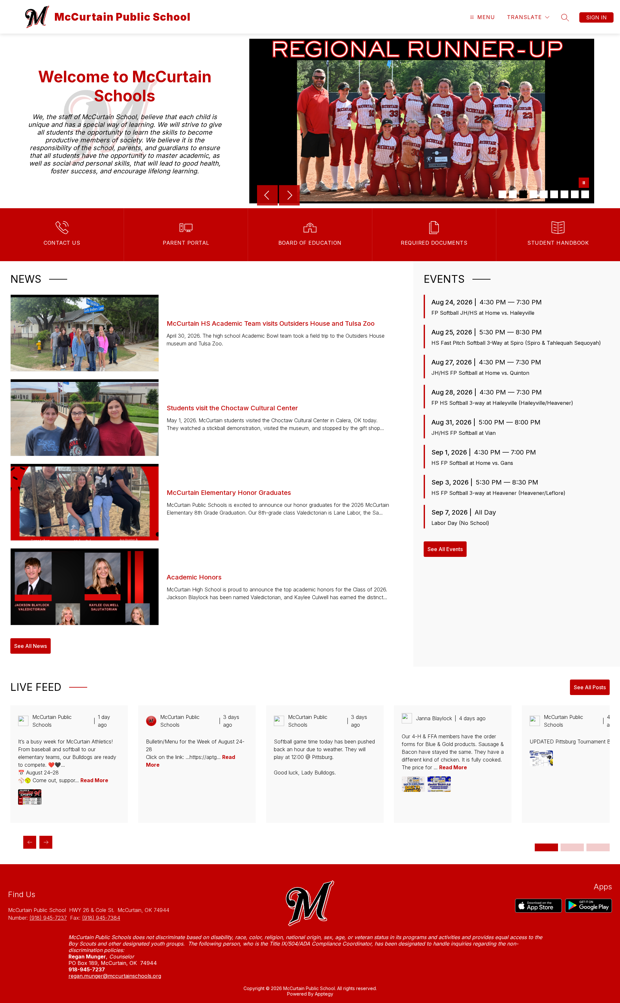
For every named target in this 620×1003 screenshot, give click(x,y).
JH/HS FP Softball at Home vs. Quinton (480, 373)
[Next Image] (289, 196)
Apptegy (324, 994)
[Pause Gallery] (584, 183)
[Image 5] (544, 194)
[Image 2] (513, 194)
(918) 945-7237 (48, 918)
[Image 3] (523, 194)
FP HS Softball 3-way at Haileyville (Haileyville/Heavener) (502, 403)
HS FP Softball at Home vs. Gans (472, 463)
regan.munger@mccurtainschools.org (114, 976)
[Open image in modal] (29, 797)
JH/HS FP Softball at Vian (463, 433)
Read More (94, 780)
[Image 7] (564, 194)
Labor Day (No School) (460, 523)
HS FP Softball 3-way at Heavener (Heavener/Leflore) (498, 493)
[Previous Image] (267, 196)
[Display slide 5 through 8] (572, 847)
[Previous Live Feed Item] (29, 842)
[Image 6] (554, 194)
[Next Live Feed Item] (45, 842)
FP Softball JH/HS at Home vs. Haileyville (482, 313)
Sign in (596, 17)
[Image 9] (585, 194)
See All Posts (590, 687)
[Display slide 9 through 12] (598, 847)
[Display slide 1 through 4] (546, 847)
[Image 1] (502, 194)
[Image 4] (533, 194)
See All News (30, 646)
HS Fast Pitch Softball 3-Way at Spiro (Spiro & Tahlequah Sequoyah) (516, 343)
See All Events (445, 549)
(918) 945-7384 (101, 918)
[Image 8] (575, 194)
